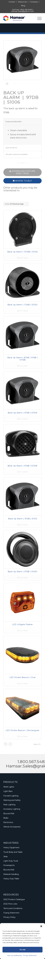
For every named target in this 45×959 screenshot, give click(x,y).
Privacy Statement (30, 955)
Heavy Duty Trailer (11, 879)
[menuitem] (11, 2)
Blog (23, 6)
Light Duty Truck (10, 861)
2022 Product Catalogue (14, 899)
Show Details (23, 258)
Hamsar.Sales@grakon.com (22, 11)
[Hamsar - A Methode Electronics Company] (18, 18)
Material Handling (11, 874)
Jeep (5, 856)
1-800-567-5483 (26, 10)
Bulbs (5, 818)
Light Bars (7, 791)
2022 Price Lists (10, 904)
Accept (22, 949)
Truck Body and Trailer (12, 852)
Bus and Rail (8, 813)
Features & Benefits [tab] (14, 122)
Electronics (8, 822)
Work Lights (8, 787)
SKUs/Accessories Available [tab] (17, 154)
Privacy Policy (9, 917)
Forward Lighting (10, 796)
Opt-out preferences (14, 955)
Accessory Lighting (11, 809)
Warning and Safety (11, 800)
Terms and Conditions (12, 908)
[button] (41, 926)
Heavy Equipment (11, 847)
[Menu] (38, 18)
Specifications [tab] (11, 148)
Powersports (8, 865)
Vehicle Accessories (11, 827)
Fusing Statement (11, 913)
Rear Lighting (9, 804)
